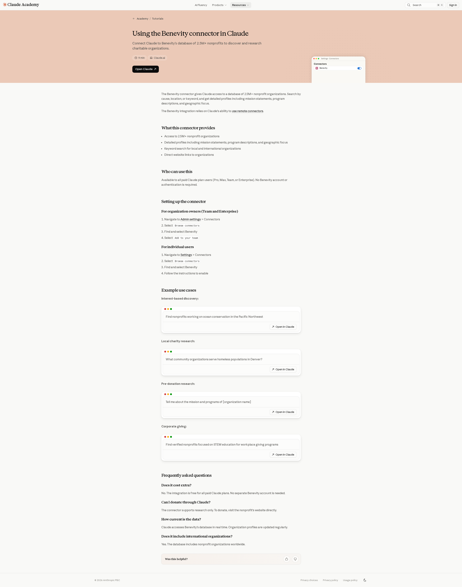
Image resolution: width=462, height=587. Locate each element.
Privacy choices (309, 580)
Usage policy (350, 580)
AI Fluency (201, 5)
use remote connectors (247, 111)
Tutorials (157, 18)
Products (219, 5)
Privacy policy (330, 580)
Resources (240, 5)
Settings (186, 255)
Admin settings (190, 219)
